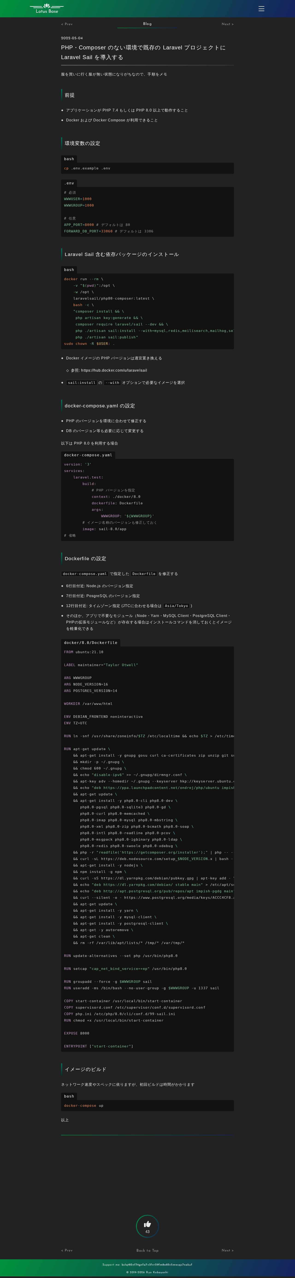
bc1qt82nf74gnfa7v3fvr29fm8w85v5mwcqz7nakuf (157, 1264)
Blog (147, 24)
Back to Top (147, 1251)
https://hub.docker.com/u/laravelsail (114, 370)
